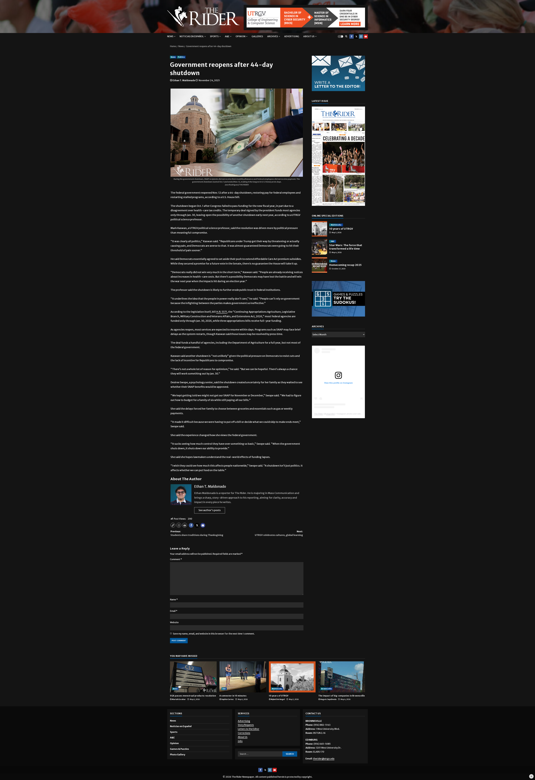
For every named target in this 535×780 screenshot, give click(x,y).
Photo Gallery (177, 755)
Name (174, 601)
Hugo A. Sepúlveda (328, 701)
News (170, 37)
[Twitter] (356, 38)
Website (174, 623)
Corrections (244, 734)
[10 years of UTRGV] (292, 678)
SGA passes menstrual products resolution (193, 697)
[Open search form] (346, 37)
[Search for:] (260, 755)
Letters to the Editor (248, 730)
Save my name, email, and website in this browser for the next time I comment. (214, 634)
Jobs (240, 742)
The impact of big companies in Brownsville (341, 697)
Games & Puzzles (179, 750)
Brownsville (326, 690)
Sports (214, 37)
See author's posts (210, 511)
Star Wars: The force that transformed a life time (319, 254)
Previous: (197, 534)
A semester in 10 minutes (232, 697)
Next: (279, 534)
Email (173, 612)
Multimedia (336, 232)
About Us (242, 738)
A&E (227, 37)
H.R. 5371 (221, 313)
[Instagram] (361, 38)
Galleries (257, 37)
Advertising (291, 37)
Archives (272, 37)
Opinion (240, 37)
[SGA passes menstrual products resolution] (193, 678)
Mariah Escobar (179, 701)
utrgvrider (330, 428)
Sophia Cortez (227, 701)
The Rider (318, 428)
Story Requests (246, 726)
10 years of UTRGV (319, 236)
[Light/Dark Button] (340, 37)
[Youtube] (366, 38)
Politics (181, 58)
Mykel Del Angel (278, 701)
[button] (173, 526)
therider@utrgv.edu (323, 759)
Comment (176, 560)
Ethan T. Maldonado (184, 81)
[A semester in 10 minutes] (242, 678)
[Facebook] (351, 38)
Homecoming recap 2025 (319, 272)
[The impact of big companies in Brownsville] (341, 678)
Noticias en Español (192, 37)
